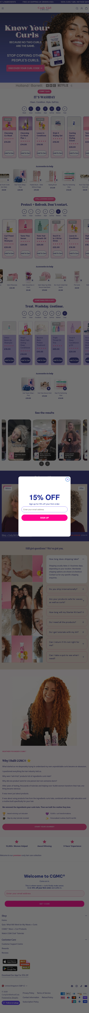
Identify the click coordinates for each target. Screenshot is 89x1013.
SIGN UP (44, 517)
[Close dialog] (68, 479)
